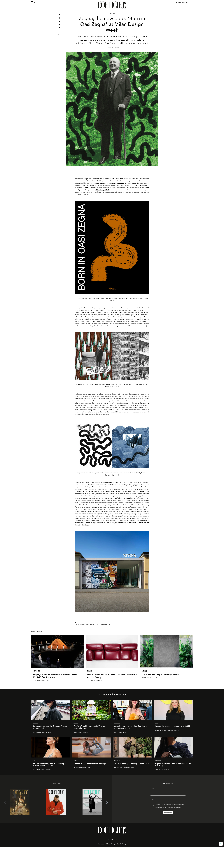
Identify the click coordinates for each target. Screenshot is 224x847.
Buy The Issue (180, 2)
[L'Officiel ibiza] (112, 5)
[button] (107, 802)
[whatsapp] (59, 31)
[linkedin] (59, 24)
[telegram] (59, 34)
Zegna (92, 625)
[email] (59, 15)
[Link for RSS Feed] (116, 840)
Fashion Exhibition (103, 625)
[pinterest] (59, 21)
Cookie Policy (121, 844)
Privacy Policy (177, 807)
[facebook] (59, 18)
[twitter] (59, 28)
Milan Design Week (82, 625)
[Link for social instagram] (112, 840)
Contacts (101, 844)
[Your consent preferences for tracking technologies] (221, 844)
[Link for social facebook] (108, 840)
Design (112, 13)
